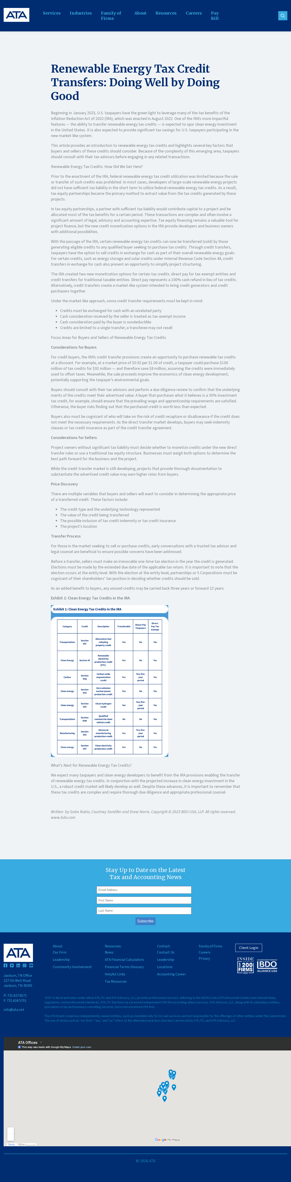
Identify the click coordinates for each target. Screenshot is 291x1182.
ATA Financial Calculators (124, 959)
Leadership (61, 959)
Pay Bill (215, 15)
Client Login (248, 947)
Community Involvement (72, 966)
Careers (194, 13)
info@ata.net (14, 1009)
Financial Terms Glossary (124, 966)
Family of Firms (111, 15)
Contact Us (165, 952)
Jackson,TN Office (18, 980)
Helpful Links (115, 974)
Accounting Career (171, 974)
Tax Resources (116, 981)
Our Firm (59, 952)
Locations (165, 966)
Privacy (204, 958)
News (109, 952)
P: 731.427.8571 (15, 995)
